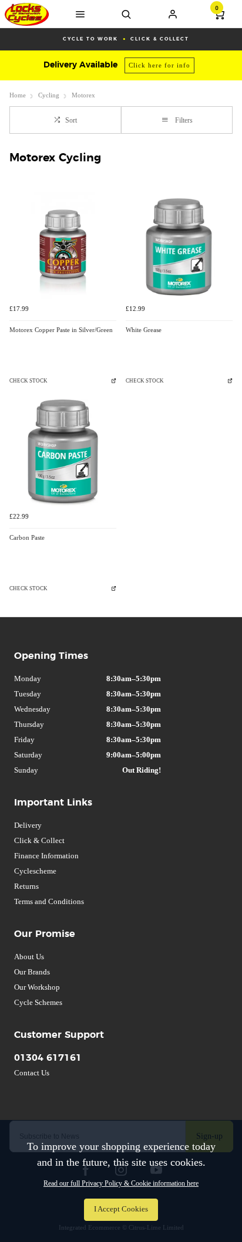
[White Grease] (179, 245)
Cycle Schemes (38, 1002)
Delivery (28, 825)
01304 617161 (48, 1057)
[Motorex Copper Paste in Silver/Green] (62, 245)
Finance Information (46, 855)
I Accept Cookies (121, 1209)
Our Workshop (37, 987)
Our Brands (32, 971)
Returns (26, 886)
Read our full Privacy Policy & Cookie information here (121, 1183)
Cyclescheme (35, 871)
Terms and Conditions (49, 901)
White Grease (144, 330)
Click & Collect (39, 840)
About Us (29, 956)
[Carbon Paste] (62, 453)
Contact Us (31, 1072)
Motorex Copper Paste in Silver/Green (61, 330)
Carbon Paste (27, 537)
